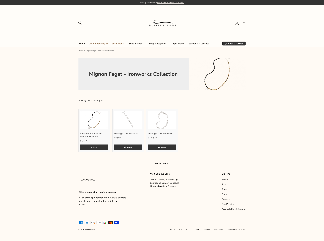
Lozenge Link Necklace (160, 133)
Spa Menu (178, 43)
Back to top (160, 163)
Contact (225, 194)
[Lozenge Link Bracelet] (128, 120)
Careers (226, 199)
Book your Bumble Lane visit (170, 2)
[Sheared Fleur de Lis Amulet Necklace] (94, 120)
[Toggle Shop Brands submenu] (144, 43)
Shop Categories (158, 43)
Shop (224, 189)
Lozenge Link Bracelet (126, 133)
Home (81, 43)
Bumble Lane (90, 229)
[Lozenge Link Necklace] (162, 120)
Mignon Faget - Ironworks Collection (100, 51)
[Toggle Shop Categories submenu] (168, 43)
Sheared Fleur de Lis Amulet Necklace (91, 135)
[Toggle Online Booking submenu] (106, 43)
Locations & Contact (198, 43)
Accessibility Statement (234, 209)
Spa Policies (228, 204)
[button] (244, 23)
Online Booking (97, 43)
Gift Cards (117, 43)
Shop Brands (136, 43)
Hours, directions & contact (163, 186)
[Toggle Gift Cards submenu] (124, 43)
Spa (224, 184)
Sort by (82, 100)
